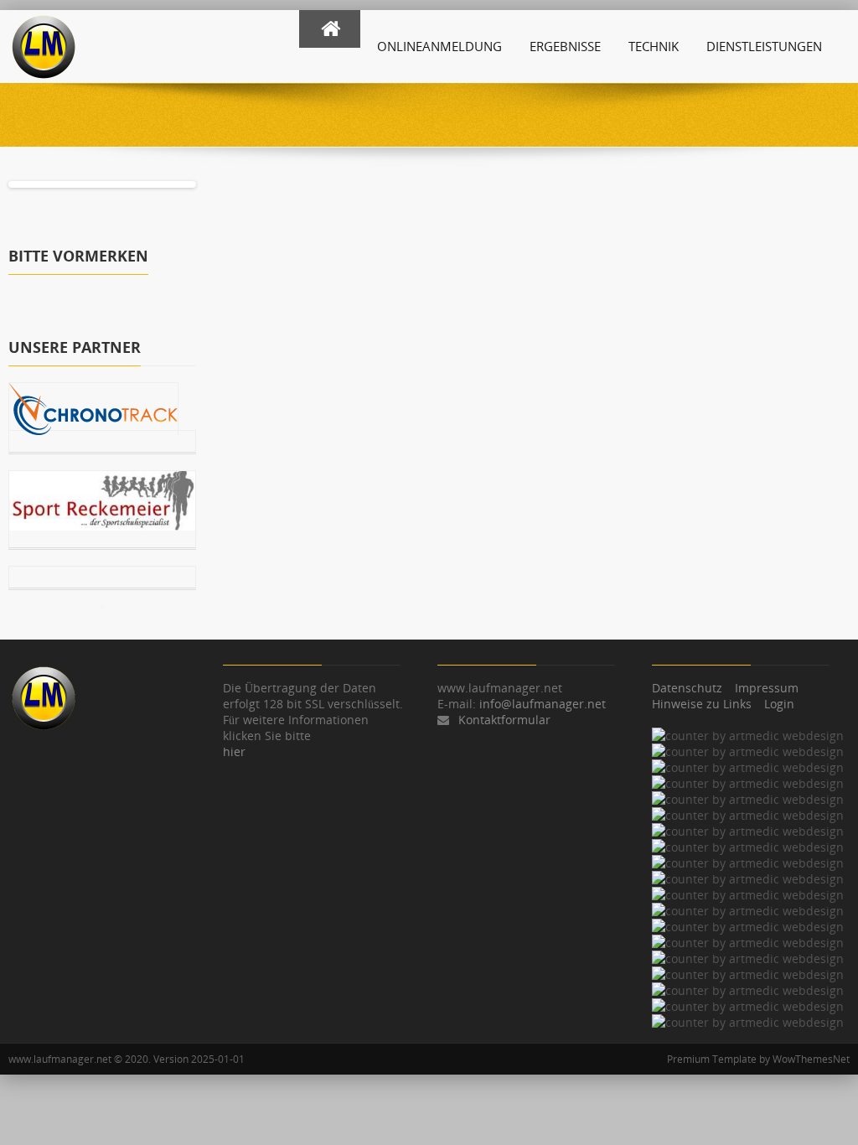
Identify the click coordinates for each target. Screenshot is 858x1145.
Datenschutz (687, 688)
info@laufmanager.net (542, 704)
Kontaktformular (504, 720)
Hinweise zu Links (702, 704)
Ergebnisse (565, 46)
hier (234, 751)
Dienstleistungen (764, 46)
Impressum (767, 688)
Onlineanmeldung (439, 46)
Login (779, 704)
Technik (653, 46)
